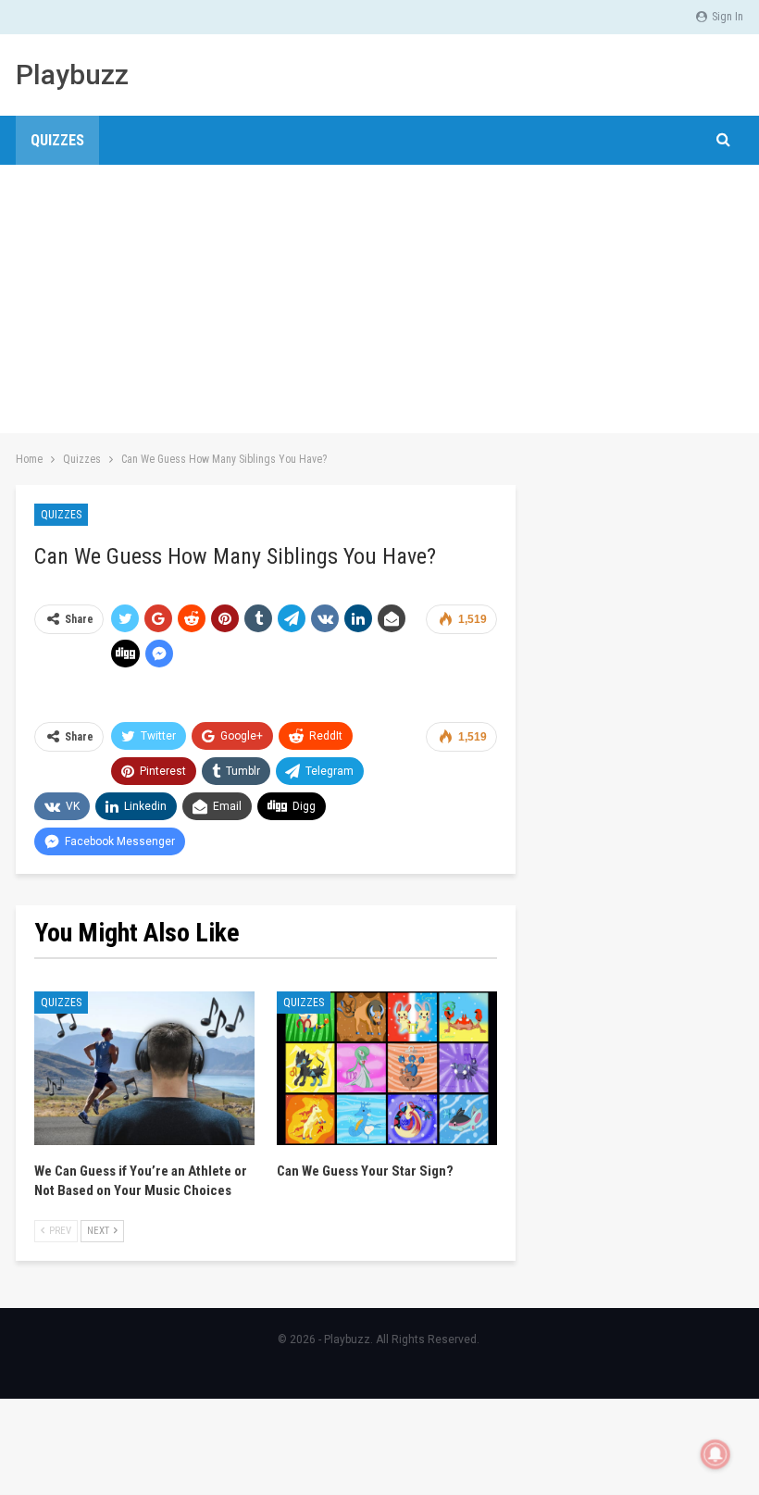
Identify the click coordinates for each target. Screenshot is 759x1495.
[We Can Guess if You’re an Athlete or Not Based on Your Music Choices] (144, 1068)
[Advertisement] (379, 303)
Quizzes (57, 140)
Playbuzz (72, 74)
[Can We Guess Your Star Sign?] (387, 1068)
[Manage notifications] (715, 1454)
